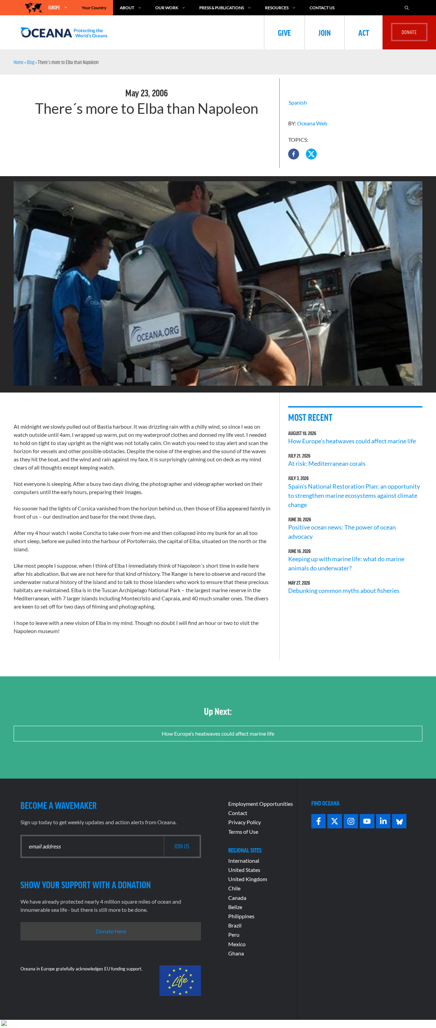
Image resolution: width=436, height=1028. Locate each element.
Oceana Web (312, 123)
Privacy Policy (244, 822)
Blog (30, 62)
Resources (277, 7)
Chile (234, 888)
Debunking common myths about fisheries (344, 590)
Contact (237, 813)
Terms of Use (243, 831)
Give (284, 32)
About (127, 7)
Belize (235, 907)
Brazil (235, 925)
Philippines (241, 916)
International (243, 860)
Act (363, 32)
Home (19, 62)
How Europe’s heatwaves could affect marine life (352, 441)
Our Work (166, 7)
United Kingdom (247, 879)
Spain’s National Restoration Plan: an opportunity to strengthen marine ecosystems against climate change (354, 495)
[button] (293, 154)
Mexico (237, 944)
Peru (233, 934)
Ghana (236, 953)
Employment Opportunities (260, 803)
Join (324, 32)
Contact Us (322, 7)
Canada (237, 897)
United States (244, 869)
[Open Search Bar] (407, 7)
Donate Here (111, 931)
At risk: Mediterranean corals (328, 463)
